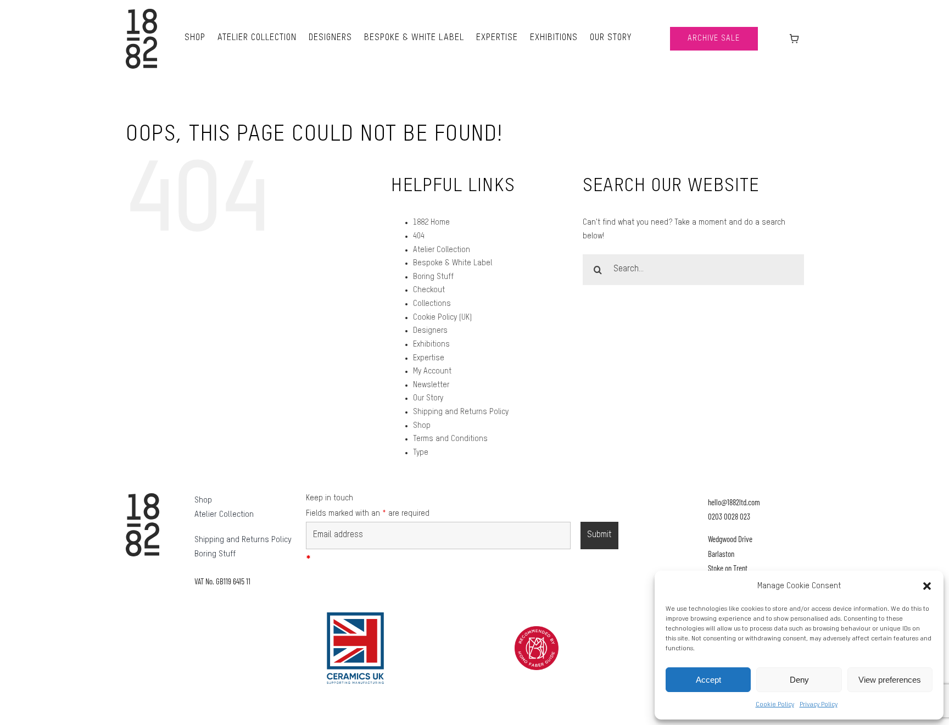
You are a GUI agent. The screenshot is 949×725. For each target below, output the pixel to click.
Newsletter (431, 385)
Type (420, 452)
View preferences (889, 679)
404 (419, 236)
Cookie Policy (775, 704)
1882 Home (431, 222)
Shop (422, 426)
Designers (430, 330)
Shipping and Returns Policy (461, 412)
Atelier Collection (441, 250)
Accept (708, 679)
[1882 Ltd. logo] (141, 12)
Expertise (428, 358)
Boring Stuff (433, 277)
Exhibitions (431, 344)
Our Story (428, 398)
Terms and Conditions (450, 439)
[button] (927, 586)
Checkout (429, 290)
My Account (432, 371)
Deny (799, 679)
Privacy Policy (819, 704)
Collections (432, 304)
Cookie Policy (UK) (442, 317)
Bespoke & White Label (452, 263)
